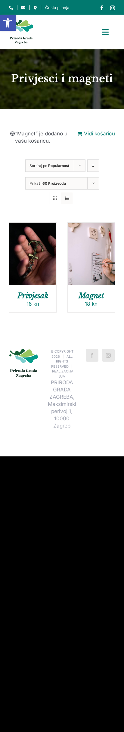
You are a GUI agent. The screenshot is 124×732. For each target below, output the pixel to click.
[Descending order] (93, 165)
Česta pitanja (57, 7)
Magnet (91, 295)
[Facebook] (92, 355)
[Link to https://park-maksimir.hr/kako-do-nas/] (35, 8)
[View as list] (67, 198)
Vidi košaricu (99, 134)
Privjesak (32, 295)
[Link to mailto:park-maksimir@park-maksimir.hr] (23, 8)
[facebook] (101, 7)
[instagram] (112, 7)
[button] (8, 23)
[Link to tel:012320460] (11, 8)
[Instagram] (108, 355)
